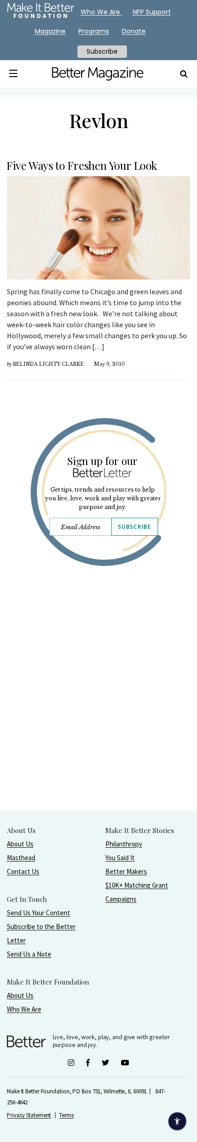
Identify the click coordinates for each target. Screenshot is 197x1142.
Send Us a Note (29, 954)
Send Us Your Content (38, 912)
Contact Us (23, 871)
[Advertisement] (98, 712)
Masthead (21, 857)
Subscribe (134, 527)
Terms (66, 1115)
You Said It (120, 857)
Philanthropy (123, 844)
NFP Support (152, 12)
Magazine (50, 31)
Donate (134, 31)
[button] (13, 74)
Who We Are (24, 1009)
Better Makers (126, 871)
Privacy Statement (29, 1115)
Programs (93, 31)
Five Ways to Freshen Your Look (81, 165)
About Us (20, 844)
